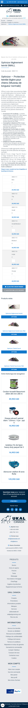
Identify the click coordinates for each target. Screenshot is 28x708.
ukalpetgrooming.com (14, 614)
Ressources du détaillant (14, 634)
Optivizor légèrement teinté (14, 313)
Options (14, 317)
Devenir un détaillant (14, 631)
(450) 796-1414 (14, 532)
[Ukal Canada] (14, 10)
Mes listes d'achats (14, 680)
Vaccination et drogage (14, 579)
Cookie (18, 706)
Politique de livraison (14, 639)
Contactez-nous (23, 2)
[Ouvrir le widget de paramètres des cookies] (3, 705)
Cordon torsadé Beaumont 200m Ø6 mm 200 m (14, 393)
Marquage (14, 576)
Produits (14, 559)
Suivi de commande (14, 672)
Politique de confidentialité (14, 636)
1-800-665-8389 (12, 2)
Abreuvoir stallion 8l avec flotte (14, 473)
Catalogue (9, 20)
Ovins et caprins (14, 568)
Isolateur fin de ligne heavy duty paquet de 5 (14, 446)
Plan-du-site (14, 617)
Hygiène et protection (14, 584)
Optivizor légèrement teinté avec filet (14, 331)
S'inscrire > (14, 501)
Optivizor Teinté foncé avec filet (14, 366)
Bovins (14, 565)
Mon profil (14, 677)
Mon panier (14, 675)
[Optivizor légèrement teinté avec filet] (14, 324)
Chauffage (14, 581)
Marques (14, 606)
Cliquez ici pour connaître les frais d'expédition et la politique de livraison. (14, 170)
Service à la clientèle (14, 628)
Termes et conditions (13, 642)
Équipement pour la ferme (14, 587)
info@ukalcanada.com (14, 538)
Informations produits (14, 603)
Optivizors (3, 24)
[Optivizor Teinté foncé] (14, 342)
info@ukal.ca (14, 541)
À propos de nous (14, 652)
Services (14, 609)
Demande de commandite (14, 647)
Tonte (14, 573)
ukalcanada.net (14, 611)
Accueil (3, 20)
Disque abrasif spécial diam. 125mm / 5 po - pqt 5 (14, 420)
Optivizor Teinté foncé (14, 348)
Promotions (14, 601)
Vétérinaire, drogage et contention (10, 22)
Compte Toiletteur (14, 650)
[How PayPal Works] (14, 691)
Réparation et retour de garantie (14, 644)
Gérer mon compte (14, 669)
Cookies (14, 658)
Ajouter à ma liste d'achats (15, 290)
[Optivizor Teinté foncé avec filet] (14, 359)
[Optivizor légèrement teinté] (14, 307)
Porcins (14, 570)
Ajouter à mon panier (15, 287)
